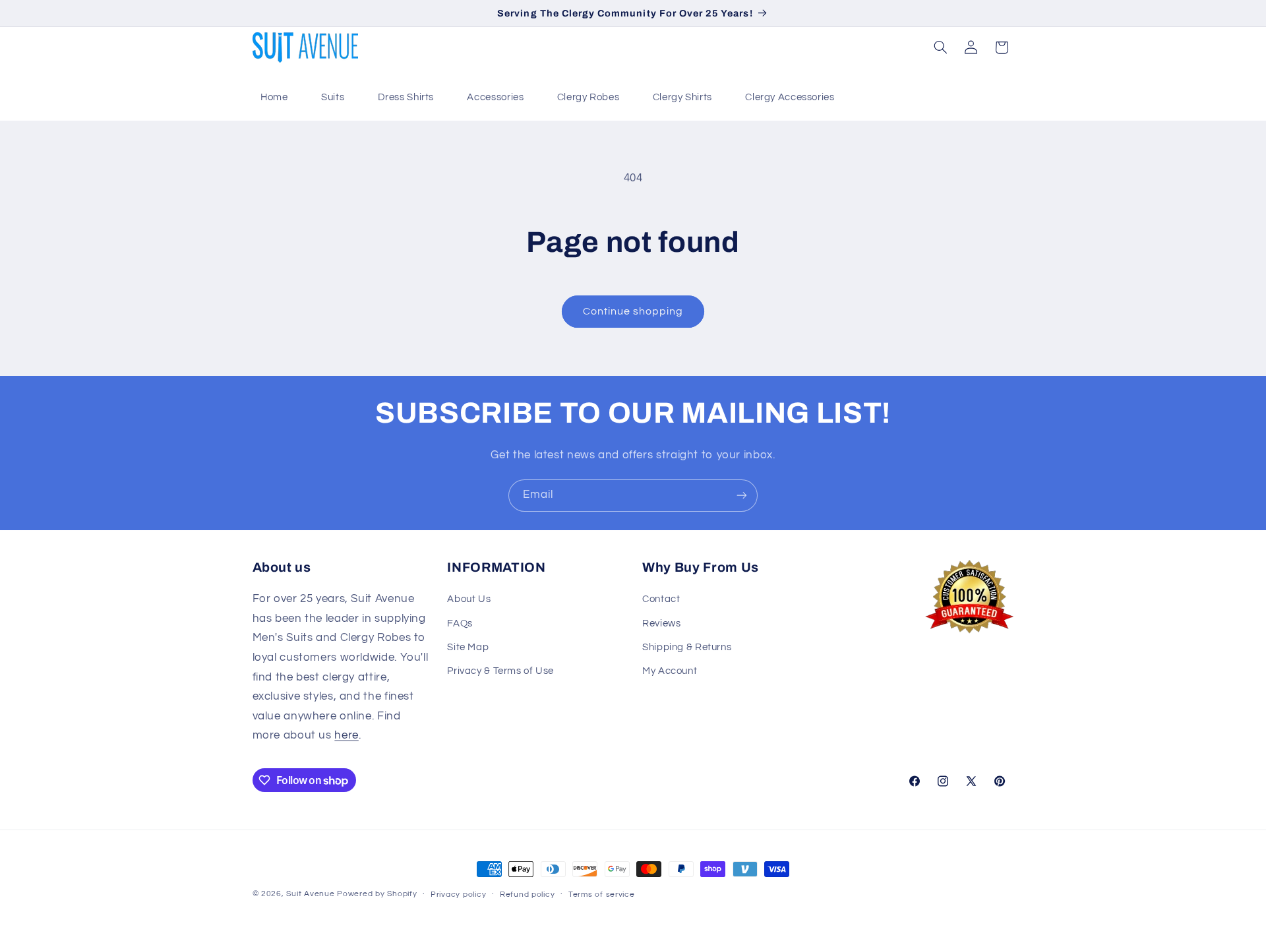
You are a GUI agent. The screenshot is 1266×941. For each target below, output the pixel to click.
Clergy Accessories (789, 97)
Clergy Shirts (682, 97)
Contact (661, 599)
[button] (940, 47)
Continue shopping (633, 311)
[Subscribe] (742, 495)
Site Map (468, 647)
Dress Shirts (406, 97)
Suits (332, 97)
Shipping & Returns (686, 647)
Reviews (661, 623)
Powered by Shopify (377, 893)
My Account (669, 671)
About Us (469, 599)
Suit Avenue (310, 893)
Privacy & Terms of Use (500, 671)
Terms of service (601, 894)
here (346, 735)
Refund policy (527, 894)
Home (274, 97)
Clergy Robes (588, 97)
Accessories (495, 97)
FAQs (460, 623)
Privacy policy (458, 894)
